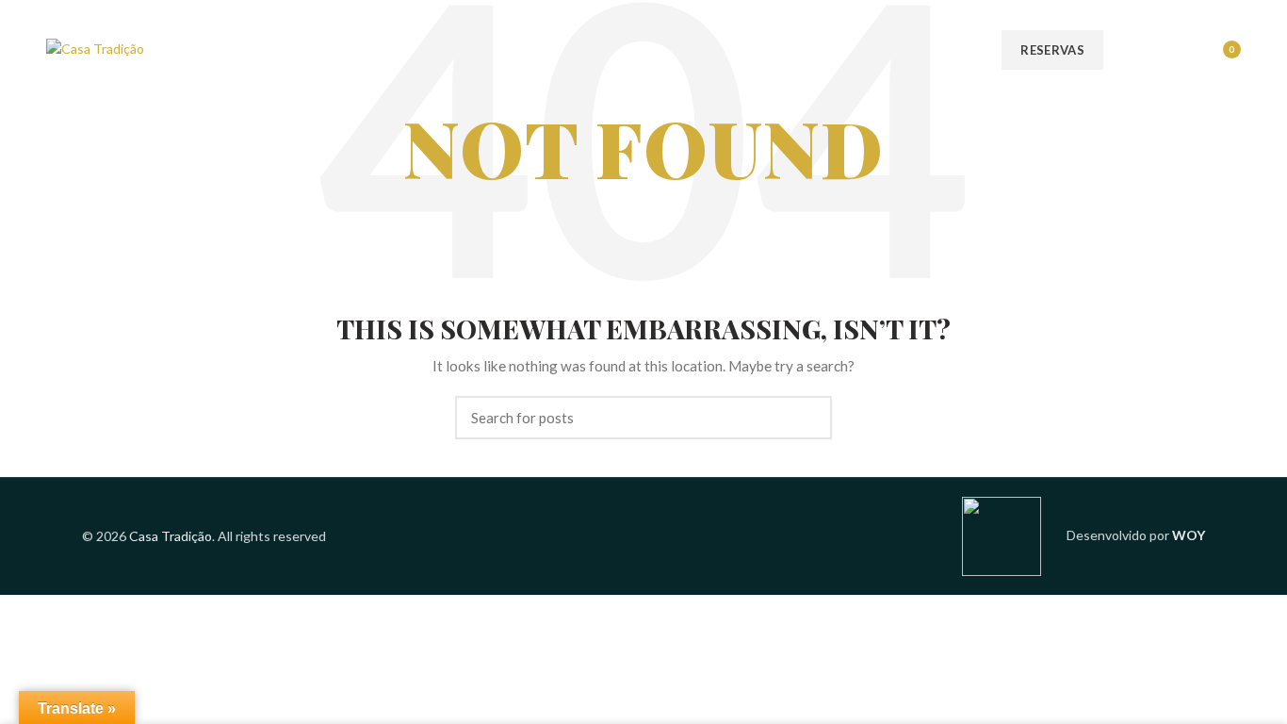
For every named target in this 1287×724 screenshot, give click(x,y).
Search (806, 417)
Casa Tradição (170, 536)
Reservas (1051, 50)
